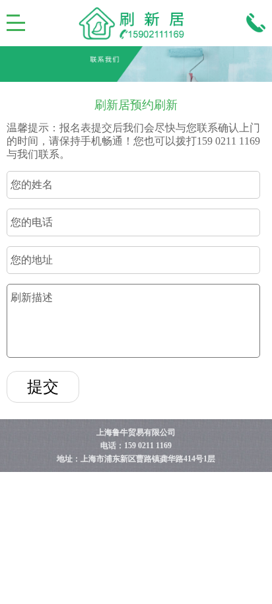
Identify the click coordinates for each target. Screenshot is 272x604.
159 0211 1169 (148, 445)
